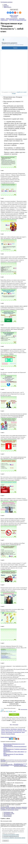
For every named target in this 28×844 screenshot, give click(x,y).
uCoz (7, 806)
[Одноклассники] (14, 739)
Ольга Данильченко (18, 730)
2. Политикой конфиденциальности (10, 836)
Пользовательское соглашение (8, 807)
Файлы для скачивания (11, 18)
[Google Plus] (18, 739)
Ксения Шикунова (17, 732)
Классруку (6, 5)
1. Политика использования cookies (10, 834)
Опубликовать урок (8, 812)
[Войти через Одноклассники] (20, 13)
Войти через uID (14, 9)
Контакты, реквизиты (21, 807)
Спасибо (14, 714)
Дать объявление (7, 814)
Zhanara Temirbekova (5, 729)
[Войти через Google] (18, 12)
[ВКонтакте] (10, 739)
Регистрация (14, 16)
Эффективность (7, 7)
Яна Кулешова (14, 729)
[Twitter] (12, 739)
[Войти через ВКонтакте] (10, 13)
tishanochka (19, 729)
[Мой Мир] (16, 739)
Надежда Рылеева (9, 730)
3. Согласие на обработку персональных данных (13, 837)
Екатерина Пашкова (10, 733)
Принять (6, 840)
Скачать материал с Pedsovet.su (8, 737)
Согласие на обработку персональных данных (14, 809)
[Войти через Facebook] (13, 13)
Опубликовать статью (8, 813)
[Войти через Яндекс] (15, 13)
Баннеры (3, 808)
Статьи (5, 4)
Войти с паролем (14, 15)
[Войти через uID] (8, 13)
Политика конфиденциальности (13, 808)
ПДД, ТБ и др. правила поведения (17, 20)
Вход (11, 724)
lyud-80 (2, 709)
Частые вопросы (7, 816)
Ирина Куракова (9, 732)
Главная (2, 18)
